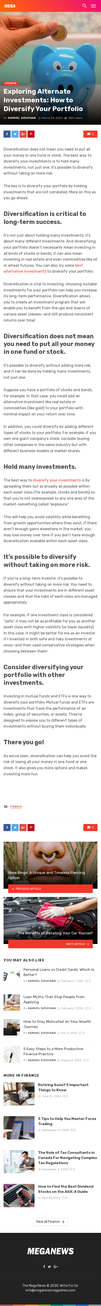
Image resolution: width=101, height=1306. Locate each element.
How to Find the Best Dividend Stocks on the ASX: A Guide (65, 1189)
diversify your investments (57, 480)
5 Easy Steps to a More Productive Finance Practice (53, 1051)
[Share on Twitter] (15, 134)
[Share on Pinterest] (31, 134)
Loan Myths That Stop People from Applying (54, 999)
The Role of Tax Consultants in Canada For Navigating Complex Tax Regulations (67, 1157)
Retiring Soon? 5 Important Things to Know (63, 1087)
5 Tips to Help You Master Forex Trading (67, 1121)
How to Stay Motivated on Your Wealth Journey (57, 1024)
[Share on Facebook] (7, 134)
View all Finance (48, 1222)
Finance (10, 83)
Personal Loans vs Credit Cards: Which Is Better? (58, 972)
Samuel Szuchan (22, 117)
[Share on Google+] (23, 134)
